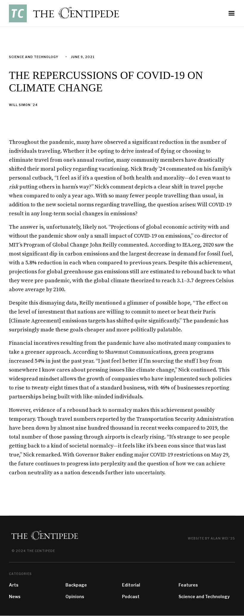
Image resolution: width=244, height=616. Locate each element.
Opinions (74, 596)
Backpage (76, 584)
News (15, 596)
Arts (13, 584)
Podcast (131, 596)
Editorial (131, 584)
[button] (231, 13)
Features (188, 584)
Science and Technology (204, 596)
